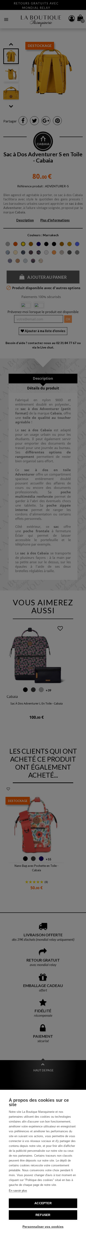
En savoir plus (18, 1190)
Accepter (43, 1203)
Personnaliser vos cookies (43, 1226)
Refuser (43, 1215)
